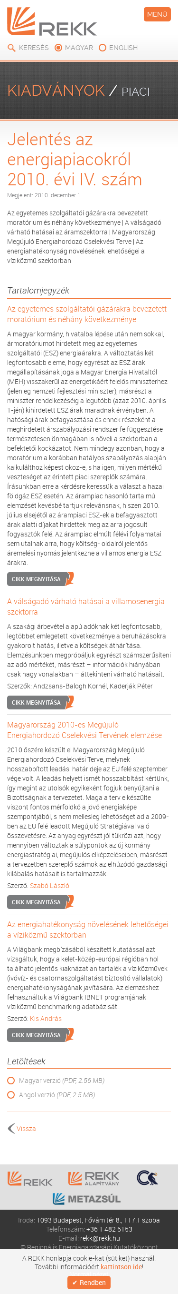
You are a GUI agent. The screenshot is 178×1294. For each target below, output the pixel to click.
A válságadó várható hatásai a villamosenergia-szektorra (87, 606)
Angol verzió (57, 1094)
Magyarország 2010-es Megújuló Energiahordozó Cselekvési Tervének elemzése (84, 729)
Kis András (46, 1018)
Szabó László (49, 885)
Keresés (34, 47)
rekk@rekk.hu (100, 1238)
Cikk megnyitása (36, 579)
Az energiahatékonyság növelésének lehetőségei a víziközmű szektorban (88, 929)
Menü (157, 14)
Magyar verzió (61, 1080)
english (123, 47)
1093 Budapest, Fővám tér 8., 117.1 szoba (98, 1219)
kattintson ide (121, 1267)
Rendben (93, 1282)
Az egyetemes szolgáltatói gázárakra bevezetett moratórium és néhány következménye (87, 313)
